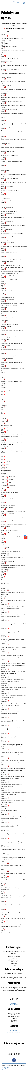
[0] (25, 537)
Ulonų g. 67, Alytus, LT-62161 (14, 1004)
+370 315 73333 (14, 1030)
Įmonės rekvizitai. (6, 1067)
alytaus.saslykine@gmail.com (14, 1032)
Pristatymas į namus (14, 1043)
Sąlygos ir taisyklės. (6, 1069)
